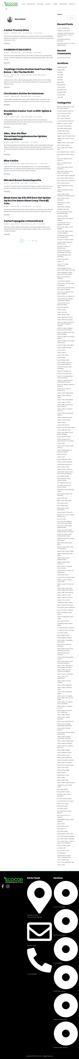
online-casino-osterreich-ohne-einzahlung (64, 711)
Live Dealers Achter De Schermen (24, 93)
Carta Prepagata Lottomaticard (23, 221)
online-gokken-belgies (63, 750)
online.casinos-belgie (63, 770)
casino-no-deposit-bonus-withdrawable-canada (65, 381)
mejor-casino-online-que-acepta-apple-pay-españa (65, 589)
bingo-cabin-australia (63, 207)
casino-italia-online (63, 355)
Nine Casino (11, 160)
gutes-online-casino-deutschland (63, 509)
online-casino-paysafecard (65, 721)
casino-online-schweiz (63, 420)
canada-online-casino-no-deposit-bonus (65, 243)
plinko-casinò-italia (62, 780)
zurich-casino (61, 865)
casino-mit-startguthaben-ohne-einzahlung (65, 377)
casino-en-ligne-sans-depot (65, 345)
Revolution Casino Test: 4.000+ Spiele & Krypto (28, 112)
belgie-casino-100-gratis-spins (29, 163)
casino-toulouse (62, 454)
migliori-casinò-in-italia (64, 595)
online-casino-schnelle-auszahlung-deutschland (64, 724)
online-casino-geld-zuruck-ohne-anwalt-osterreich (65, 666)
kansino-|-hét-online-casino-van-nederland (65, 547)
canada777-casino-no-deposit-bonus (64, 247)
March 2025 (60, 82)
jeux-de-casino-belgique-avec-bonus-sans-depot (64, 522)
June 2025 (60, 75)
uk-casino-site (61, 848)
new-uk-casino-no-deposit (65, 610)
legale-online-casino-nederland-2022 (63, 558)
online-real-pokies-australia (65, 760)
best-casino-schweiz (63, 145)
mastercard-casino (26, 206)
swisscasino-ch (61, 829)
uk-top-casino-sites (63, 850)
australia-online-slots (63, 133)
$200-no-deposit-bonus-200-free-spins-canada (66, 107)
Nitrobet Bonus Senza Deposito (22, 180)
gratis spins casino (62, 503)
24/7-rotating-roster (63, 116)
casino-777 (60, 261)
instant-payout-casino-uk (64, 512)
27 (33, 240)
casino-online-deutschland (65, 399)
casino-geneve (61, 352)
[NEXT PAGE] (36, 240)
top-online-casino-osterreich (65, 839)
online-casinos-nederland (64, 743)
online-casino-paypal (63, 714)
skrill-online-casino (26, 96)
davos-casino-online (63, 467)
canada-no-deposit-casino (65, 239)
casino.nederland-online (64, 459)
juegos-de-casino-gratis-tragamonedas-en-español (65, 531)
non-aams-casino (62, 633)
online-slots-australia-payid (65, 765)
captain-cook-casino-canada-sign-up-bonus (33, 75)
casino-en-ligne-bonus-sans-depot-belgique (66, 333)
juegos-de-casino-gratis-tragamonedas (64, 526)
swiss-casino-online (63, 826)
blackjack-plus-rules (63, 209)
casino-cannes (61, 309)
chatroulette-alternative (64, 464)
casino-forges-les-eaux (64, 347)
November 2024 (61, 92)
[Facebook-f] (3, 886)
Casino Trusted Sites (16, 30)
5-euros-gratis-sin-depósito (65, 121)
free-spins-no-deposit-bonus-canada (64, 486)
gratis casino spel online (64, 500)
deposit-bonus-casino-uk (64, 469)
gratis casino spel (27, 52)
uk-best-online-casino (63, 845)
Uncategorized (61, 853)
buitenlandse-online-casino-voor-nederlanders (65, 236)
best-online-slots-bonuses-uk (66, 180)
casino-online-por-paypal (64, 417)
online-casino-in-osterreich (65, 674)
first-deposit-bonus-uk (64, 483)
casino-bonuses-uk (63, 307)
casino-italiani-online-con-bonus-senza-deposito (65, 363)
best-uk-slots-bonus (63, 183)
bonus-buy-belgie (62, 216)
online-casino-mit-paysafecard (62, 677)
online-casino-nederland (64, 685)
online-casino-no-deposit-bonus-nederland (65, 703)
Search (59, 14)
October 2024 (61, 95)
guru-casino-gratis (62, 505)
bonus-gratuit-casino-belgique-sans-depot (63, 223)
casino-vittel (61, 457)
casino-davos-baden (63, 314)
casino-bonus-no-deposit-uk (65, 296)
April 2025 (60, 80)
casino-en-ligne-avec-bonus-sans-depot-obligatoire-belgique (66, 323)
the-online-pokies (27, 33)
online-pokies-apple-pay (64, 757)
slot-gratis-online (62, 808)
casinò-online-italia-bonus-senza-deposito (65, 405)
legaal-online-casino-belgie (65, 551)
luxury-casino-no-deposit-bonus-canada (65, 567)
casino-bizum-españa (63, 281)
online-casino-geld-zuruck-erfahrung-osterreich (65, 662)
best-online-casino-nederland (66, 175)
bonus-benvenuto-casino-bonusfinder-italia (65, 212)
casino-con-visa (62, 312)
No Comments (38, 33)
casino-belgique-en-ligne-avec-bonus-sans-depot (65, 273)
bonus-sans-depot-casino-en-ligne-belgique (65, 232)
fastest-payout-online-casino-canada (64, 479)
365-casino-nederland (63, 118)
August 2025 (60, 70)
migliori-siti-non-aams (63, 600)
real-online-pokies (62, 789)
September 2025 (62, 67)
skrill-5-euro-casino (63, 803)
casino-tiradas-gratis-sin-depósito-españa (65, 451)
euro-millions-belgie (63, 476)
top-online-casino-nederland (65, 836)
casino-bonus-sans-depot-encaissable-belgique (65, 299)
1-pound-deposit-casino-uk (65, 111)
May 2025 (60, 77)
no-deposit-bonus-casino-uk (65, 628)
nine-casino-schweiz (63, 621)
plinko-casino (24, 183)
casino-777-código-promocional (63, 265)
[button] (36, 240)
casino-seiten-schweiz (64, 436)
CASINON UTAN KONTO (17, 49)
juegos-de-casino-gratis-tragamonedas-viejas (64, 535)
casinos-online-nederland (64, 462)
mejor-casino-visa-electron (65, 592)
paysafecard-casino (63, 775)
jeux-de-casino (61, 519)
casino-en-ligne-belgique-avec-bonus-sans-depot (65, 329)
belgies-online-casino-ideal (65, 142)
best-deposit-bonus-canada (65, 152)
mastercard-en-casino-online (66, 577)
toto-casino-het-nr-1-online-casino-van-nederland (65, 842)
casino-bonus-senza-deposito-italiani (63, 304)
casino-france (61, 350)
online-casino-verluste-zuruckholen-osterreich (64, 737)
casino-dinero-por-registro (65, 319)
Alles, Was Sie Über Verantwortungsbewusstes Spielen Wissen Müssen (25, 136)
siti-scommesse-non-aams (28, 224)
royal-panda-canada (63, 792)
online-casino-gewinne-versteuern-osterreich (64, 670)
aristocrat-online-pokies (64, 126)
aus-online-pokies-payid (64, 128)
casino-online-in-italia (63, 402)
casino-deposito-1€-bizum (65, 317)
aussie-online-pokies (26, 117)
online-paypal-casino (63, 755)
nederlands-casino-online (64, 602)
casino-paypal (25, 142)
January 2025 (61, 87)
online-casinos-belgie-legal (65, 741)
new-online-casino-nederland (66, 607)
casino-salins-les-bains (64, 430)
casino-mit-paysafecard (64, 373)
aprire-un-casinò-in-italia (64, 123)
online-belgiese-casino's (64, 638)
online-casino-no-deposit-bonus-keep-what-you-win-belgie (65, 697)
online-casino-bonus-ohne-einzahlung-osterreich (65, 649)
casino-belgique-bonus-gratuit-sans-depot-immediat (66, 269)
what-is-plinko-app (63, 860)
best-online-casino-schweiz (65, 178)
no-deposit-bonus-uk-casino (65, 630)
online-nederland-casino (64, 752)
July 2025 (59, 72)
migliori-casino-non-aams (64, 597)
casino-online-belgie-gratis (65, 393)
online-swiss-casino (63, 767)
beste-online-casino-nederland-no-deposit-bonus (66, 195)
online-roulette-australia (64, 762)
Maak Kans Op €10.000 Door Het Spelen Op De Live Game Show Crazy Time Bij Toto (27, 200)
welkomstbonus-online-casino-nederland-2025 (64, 856)
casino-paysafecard (63, 425)
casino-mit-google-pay (64, 371)
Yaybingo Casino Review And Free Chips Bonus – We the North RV (28, 70)
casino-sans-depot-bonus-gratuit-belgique (65, 433)
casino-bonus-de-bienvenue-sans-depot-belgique (66, 288)
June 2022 (60, 97)
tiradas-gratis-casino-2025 (65, 834)
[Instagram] (8, 886)
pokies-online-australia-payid (65, 782)
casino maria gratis (62, 259)
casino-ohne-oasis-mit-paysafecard (64, 389)
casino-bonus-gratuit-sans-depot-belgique (65, 293)
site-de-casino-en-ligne (64, 798)
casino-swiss (61, 443)
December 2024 (61, 90)
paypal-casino (61, 772)
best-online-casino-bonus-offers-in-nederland (65, 172)
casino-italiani (61, 357)
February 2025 (61, 85)
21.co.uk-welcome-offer (64, 113)
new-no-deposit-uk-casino (65, 605)
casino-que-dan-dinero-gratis (66, 427)
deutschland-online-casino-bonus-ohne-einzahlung (65, 472)
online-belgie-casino (63, 635)
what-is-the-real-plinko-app (65, 862)
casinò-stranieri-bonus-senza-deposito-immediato (65, 440)
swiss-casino (61, 824)
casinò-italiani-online (63, 360)
